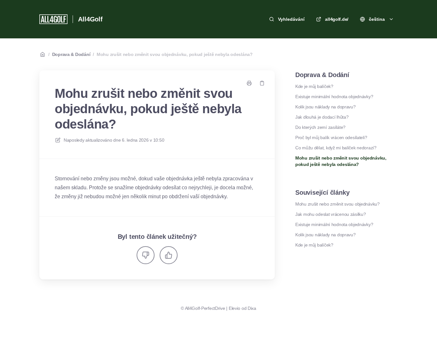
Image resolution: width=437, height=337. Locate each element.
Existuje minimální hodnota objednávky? (334, 96)
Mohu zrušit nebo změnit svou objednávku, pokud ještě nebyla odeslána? (175, 54)
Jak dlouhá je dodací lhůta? (321, 117)
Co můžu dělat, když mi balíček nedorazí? (336, 147)
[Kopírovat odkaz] (262, 83)
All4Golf (90, 19)
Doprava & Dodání (71, 54)
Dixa (252, 308)
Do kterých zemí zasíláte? (320, 127)
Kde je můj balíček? (314, 86)
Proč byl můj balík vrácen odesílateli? (331, 137)
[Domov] (53, 19)
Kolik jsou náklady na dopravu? (325, 106)
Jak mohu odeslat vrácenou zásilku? (330, 214)
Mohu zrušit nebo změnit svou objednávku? (337, 204)
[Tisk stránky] (249, 83)
